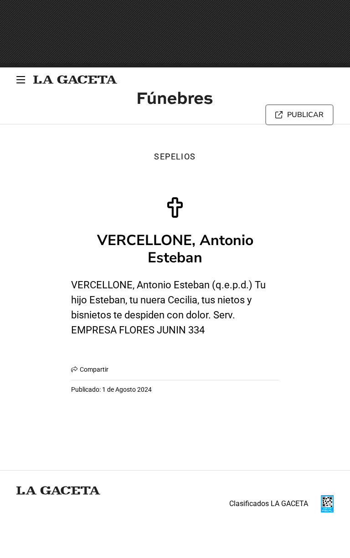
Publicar (305, 115)
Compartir (94, 369)
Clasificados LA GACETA (268, 503)
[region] (175, 33)
